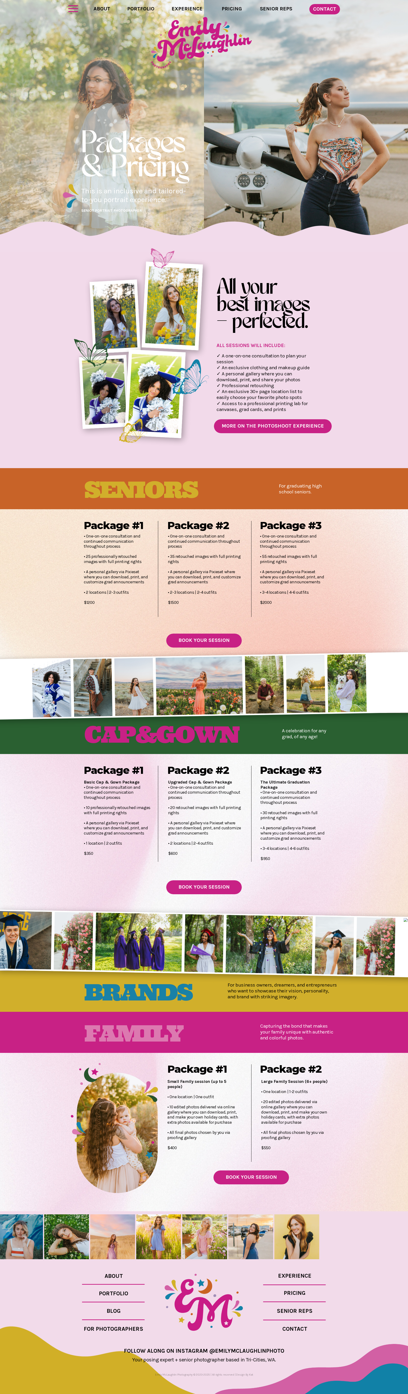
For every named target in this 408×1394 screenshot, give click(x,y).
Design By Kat (244, 1374)
